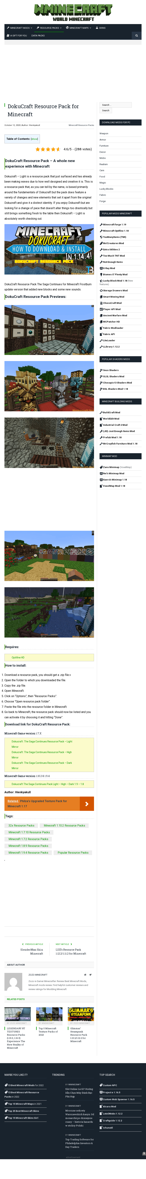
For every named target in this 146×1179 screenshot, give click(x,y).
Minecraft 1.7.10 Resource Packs (29, 832)
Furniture (104, 145)
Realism (104, 164)
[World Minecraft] (73, 12)
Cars (102, 170)
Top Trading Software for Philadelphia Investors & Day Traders (79, 1143)
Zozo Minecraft (37, 974)
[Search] (137, 36)
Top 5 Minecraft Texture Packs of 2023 (48, 1031)
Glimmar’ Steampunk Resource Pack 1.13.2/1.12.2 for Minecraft (78, 1035)
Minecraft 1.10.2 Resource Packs (64, 825)
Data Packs (38, 35)
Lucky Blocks (106, 189)
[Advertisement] (73, 70)
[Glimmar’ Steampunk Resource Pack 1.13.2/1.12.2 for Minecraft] (81, 1016)
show (34, 138)
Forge (103, 201)
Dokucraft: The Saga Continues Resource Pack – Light (42, 741)
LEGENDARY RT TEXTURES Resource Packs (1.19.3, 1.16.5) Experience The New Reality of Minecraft (16, 1038)
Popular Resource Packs (73, 852)
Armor (103, 139)
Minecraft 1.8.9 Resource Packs (28, 846)
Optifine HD (18, 657)
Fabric (103, 195)
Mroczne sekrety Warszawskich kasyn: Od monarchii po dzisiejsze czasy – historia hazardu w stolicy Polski (79, 1118)
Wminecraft (48, 1023)
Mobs (103, 158)
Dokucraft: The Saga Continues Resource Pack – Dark (42, 762)
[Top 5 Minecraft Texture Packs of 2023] (49, 1016)
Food (102, 176)
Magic (103, 182)
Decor (103, 152)
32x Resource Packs (21, 825)
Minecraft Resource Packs (81, 125)
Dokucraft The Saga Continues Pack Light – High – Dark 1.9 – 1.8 (48, 784)
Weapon (104, 133)
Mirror (15, 746)
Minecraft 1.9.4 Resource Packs (28, 852)
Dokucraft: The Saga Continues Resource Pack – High (42, 752)
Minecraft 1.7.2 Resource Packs (28, 839)
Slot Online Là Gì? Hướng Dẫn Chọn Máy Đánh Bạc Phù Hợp (79, 1092)
